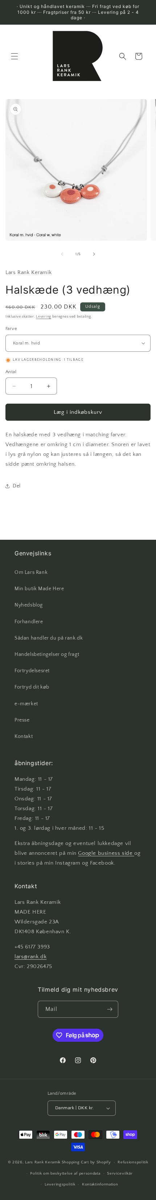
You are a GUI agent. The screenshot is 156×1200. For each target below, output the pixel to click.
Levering (43, 317)
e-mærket (26, 704)
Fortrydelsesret (32, 671)
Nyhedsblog (29, 605)
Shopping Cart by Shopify (86, 1162)
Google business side (106, 853)
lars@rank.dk (30, 957)
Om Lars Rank (31, 572)
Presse (22, 720)
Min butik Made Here (39, 589)
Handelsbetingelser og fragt (47, 654)
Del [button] (17, 486)
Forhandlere (29, 622)
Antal (10, 371)
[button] (14, 56)
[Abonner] (110, 1009)
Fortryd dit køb (32, 687)
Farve (11, 328)
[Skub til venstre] (62, 254)
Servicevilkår (119, 1173)
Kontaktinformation (100, 1184)
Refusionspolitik (133, 1162)
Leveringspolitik (60, 1184)
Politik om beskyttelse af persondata (65, 1173)
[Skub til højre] (94, 254)
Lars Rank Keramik (43, 1162)
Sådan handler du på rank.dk (49, 638)
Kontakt (24, 736)
